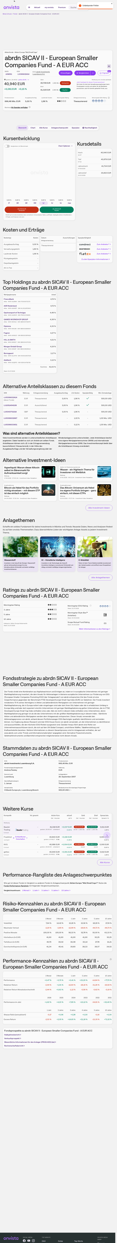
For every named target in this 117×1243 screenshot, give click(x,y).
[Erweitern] (93, 73)
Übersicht (22, 128)
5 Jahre (55, 890)
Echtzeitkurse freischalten (20, 838)
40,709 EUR (79, 852)
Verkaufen (65, 83)
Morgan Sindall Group (13, 346)
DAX (44, 1241)
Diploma (7, 326)
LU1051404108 (10, 405)
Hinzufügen (66, 73)
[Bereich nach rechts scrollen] (107, 835)
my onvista (49, 7)
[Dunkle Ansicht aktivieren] (14, 1)
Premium (62, 7)
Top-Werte (78, 1241)
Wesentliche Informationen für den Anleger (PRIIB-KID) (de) (29, 1042)
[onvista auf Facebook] (24, 1241)
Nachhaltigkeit (91, 128)
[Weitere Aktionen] (112, 827)
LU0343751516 (10, 412)
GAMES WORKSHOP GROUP (16, 319)
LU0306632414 (10, 397)
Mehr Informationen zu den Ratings (94, 629)
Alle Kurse (43, 128)
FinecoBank (9, 299)
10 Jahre (65, 890)
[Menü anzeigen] (29, 7)
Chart (33, 128)
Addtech (7, 360)
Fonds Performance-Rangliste (16, 886)
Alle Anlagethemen (100, 577)
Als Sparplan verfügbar (19, 107)
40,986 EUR (79, 844)
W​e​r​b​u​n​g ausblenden (77, 31)
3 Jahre (44, 890)
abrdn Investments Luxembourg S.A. (19, 763)
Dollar (60, 1241)
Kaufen (65, 90)
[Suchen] (86, 7)
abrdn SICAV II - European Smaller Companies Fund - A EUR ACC (39, 14)
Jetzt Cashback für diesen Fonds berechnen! (91, 82)
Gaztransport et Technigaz (15, 312)
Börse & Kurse (7, 14)
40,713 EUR (79, 827)
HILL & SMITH (9, 340)
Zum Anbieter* (103, 244)
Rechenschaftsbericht (13, 1046)
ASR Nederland (10, 306)
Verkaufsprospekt (12, 1038)
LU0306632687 (10, 418)
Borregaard (8, 353)
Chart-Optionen (64, 146)
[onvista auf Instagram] (33, 1241)
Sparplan (75, 128)
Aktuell (37, 7)
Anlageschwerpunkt (59, 128)
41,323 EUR (92, 827)
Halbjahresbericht (12, 1035)
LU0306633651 (10, 424)
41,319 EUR (92, 852)
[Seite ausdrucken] (109, 66)
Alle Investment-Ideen (99, 507)
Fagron (7, 333)
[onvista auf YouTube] (28, 1241)
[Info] (109, 97)
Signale (105, 73)
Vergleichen (84, 73)
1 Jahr (35, 890)
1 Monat (25, 890)
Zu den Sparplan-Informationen (94, 259)
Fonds (15, 14)
